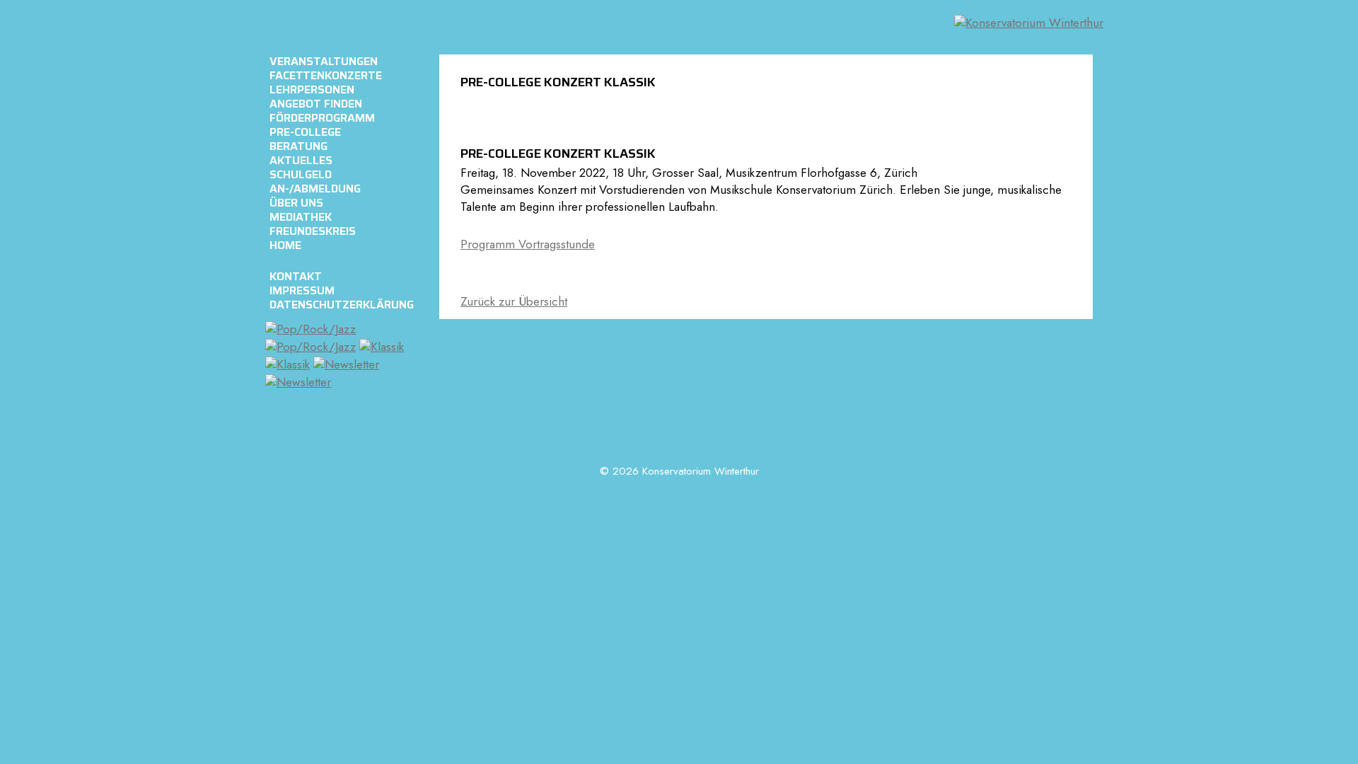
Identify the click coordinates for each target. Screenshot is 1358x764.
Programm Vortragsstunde (527, 244)
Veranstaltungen (323, 61)
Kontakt (295, 277)
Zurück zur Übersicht (513, 301)
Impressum (302, 291)
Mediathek (300, 217)
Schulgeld (300, 175)
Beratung (298, 146)
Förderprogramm (322, 118)
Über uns (296, 203)
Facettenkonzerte (325, 76)
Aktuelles (300, 161)
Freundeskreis (312, 231)
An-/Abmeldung (315, 189)
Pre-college (305, 132)
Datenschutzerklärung (341, 305)
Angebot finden (315, 104)
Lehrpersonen (311, 90)
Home (285, 245)
